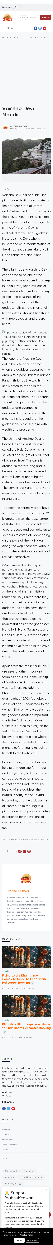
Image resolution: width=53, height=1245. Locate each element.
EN (16, 7)
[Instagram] (40, 28)
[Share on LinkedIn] (29, 851)
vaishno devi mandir (19, 839)
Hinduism (9, 1177)
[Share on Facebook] (20, 851)
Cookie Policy (26, 1235)
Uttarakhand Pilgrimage (31, 1177)
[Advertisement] (26, 69)
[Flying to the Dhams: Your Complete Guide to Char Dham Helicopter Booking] (26, 957)
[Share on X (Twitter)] (24, 851)
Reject (19, 1240)
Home (5, 37)
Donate (45, 17)
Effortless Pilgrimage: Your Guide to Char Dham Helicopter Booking (26, 1026)
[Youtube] (44, 28)
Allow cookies (32, 1240)
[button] (7, 28)
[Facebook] (35, 28)
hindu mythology (13, 1183)
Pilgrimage (28, 1171)
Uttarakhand (11, 1171)
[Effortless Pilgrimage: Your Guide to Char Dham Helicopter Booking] (26, 1006)
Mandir (16, 37)
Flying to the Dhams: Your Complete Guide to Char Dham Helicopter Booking (24, 979)
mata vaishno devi (39, 839)
